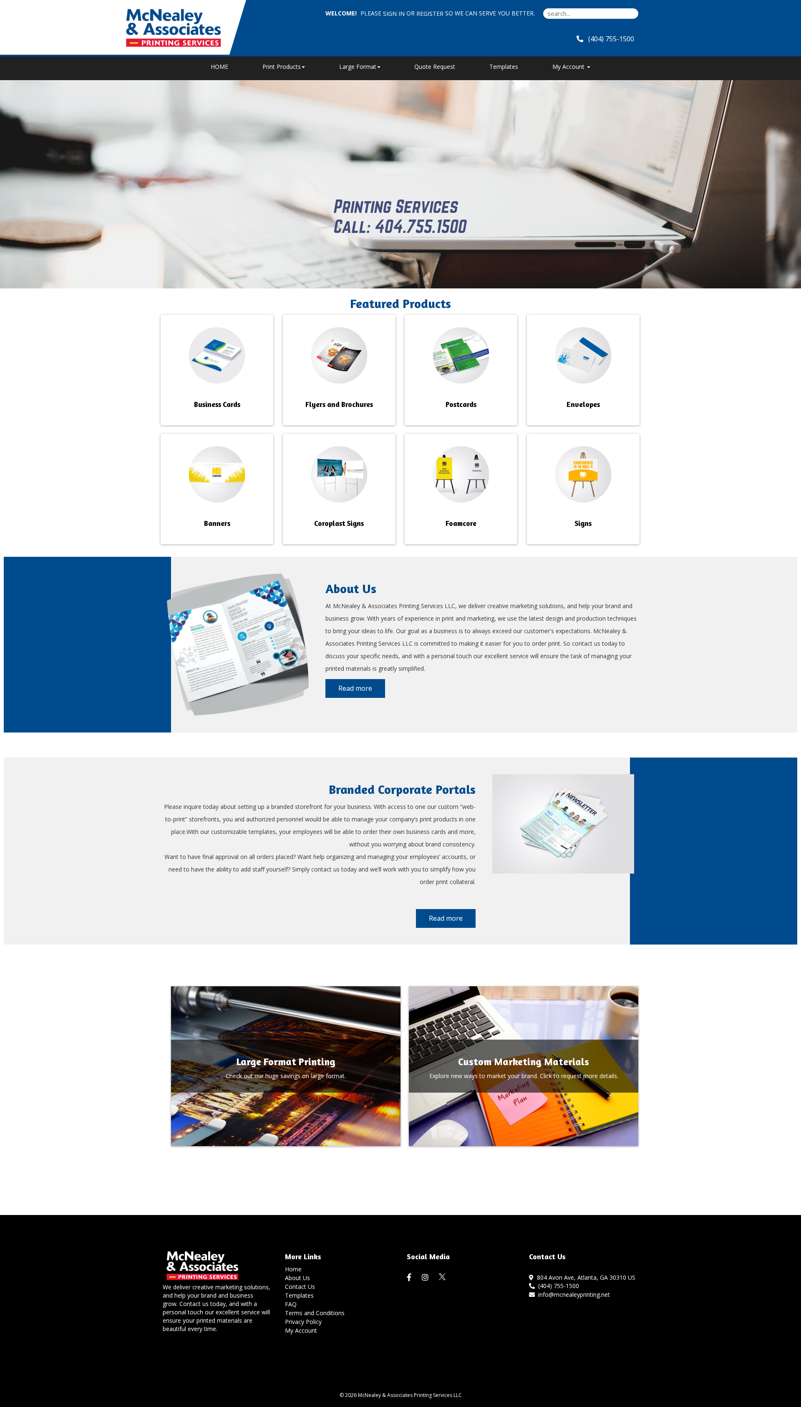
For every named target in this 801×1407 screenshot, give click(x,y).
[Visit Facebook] (410, 1277)
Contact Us (300, 1287)
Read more (355, 688)
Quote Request (434, 67)
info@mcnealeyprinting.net (572, 1294)
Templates (503, 67)
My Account (301, 1330)
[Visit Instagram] (426, 1277)
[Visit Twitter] (442, 1277)
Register (429, 14)
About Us (297, 1278)
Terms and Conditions (315, 1313)
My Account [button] (569, 67)
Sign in (394, 14)
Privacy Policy (303, 1322)
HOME (219, 67)
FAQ (291, 1304)
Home (293, 1269)
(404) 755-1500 (557, 1286)
